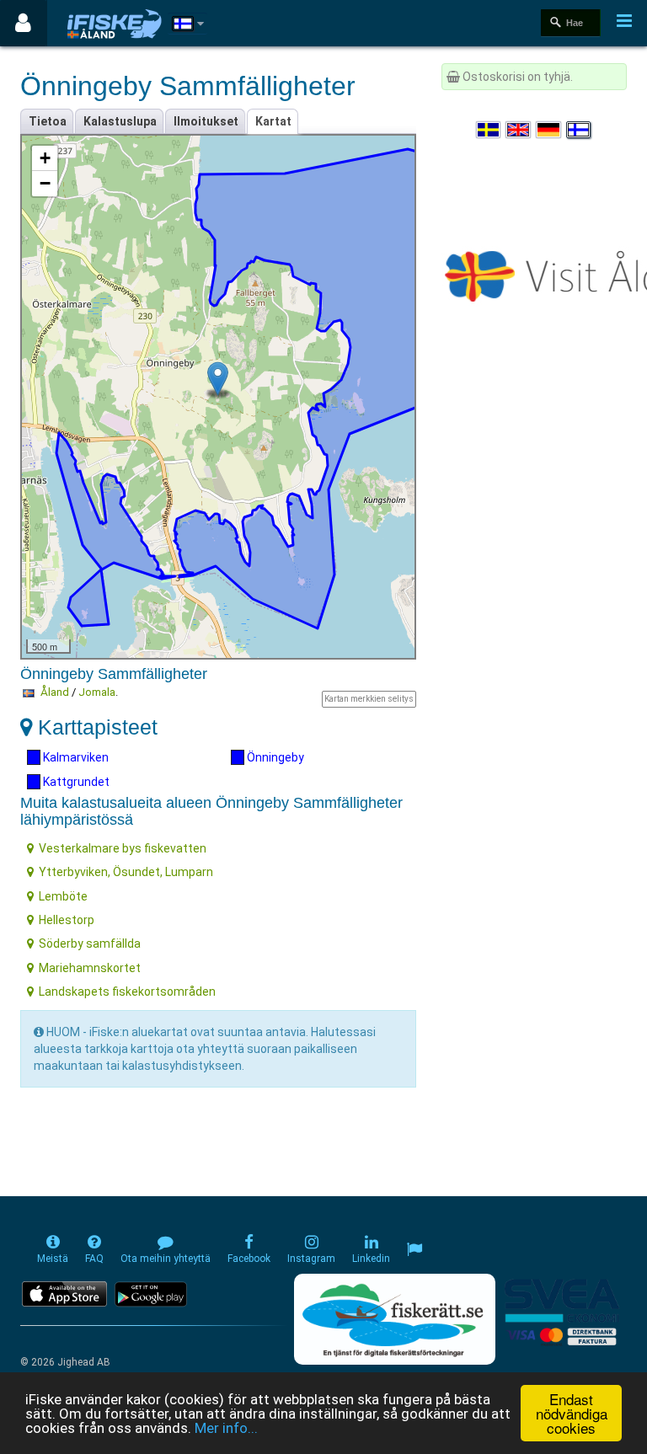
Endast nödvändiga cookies (571, 1413)
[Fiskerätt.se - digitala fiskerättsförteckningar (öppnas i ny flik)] (394, 1319)
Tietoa (48, 121)
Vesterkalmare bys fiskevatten (122, 848)
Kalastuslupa (120, 121)
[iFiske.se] (114, 23)
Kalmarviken (74, 757)
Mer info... (226, 1427)
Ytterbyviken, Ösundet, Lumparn (126, 872)
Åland (54, 692)
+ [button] (45, 157)
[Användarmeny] (23, 23)
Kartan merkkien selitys (369, 698)
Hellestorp (66, 920)
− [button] (45, 183)
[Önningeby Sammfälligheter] (217, 378)
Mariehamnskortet (90, 968)
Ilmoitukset (206, 121)
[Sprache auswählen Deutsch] (549, 129)
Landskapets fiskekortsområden (127, 991)
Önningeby (274, 757)
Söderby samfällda (90, 943)
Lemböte (63, 896)
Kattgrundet (75, 781)
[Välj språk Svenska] (489, 129)
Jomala (96, 692)
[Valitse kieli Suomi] (579, 129)
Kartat (273, 121)
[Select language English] (519, 129)
